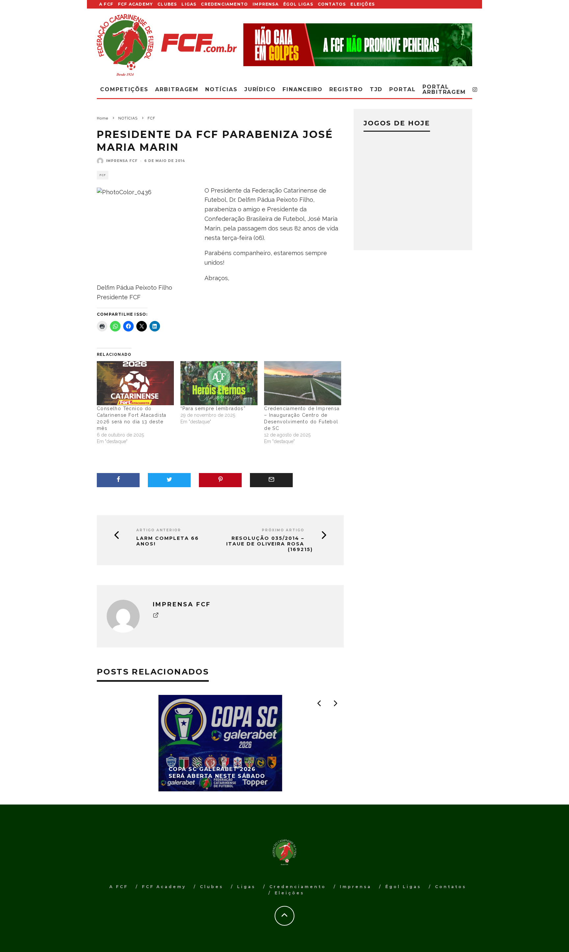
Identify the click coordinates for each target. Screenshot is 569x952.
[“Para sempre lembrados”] (218, 383)
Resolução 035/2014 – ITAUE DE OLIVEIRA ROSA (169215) (269, 544)
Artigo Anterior (158, 530)
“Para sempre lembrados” (213, 408)
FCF (102, 175)
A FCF (106, 4)
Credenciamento (224, 4)
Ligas (188, 4)
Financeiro (303, 89)
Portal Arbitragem (444, 89)
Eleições (362, 4)
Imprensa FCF (122, 161)
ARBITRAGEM (177, 89)
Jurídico (260, 89)
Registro (346, 89)
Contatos (332, 4)
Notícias (221, 89)
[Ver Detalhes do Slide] (357, 44)
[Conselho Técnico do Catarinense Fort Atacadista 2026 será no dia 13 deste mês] (135, 383)
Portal (402, 89)
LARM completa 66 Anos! (167, 541)
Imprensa (266, 4)
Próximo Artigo (283, 530)
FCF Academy (135, 4)
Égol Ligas (298, 4)
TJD (376, 89)
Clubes (167, 4)
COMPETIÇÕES (124, 89)
